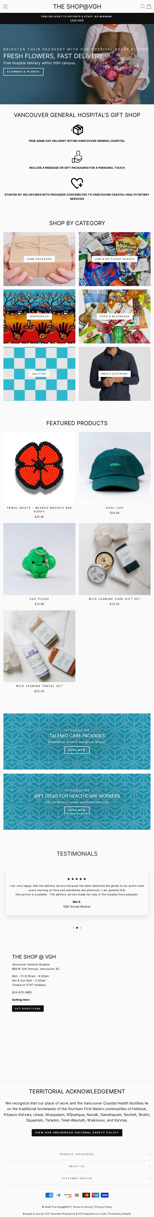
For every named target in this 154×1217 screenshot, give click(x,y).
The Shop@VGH (77, 6)
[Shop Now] (77, 741)
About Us (77, 1166)
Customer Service (77, 1178)
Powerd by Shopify (120, 1213)
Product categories (77, 1154)
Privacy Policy (103, 1206)
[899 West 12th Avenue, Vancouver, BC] (77, 1007)
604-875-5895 (22, 992)
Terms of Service (83, 1206)
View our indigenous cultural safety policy (77, 1132)
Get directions (28, 1008)
